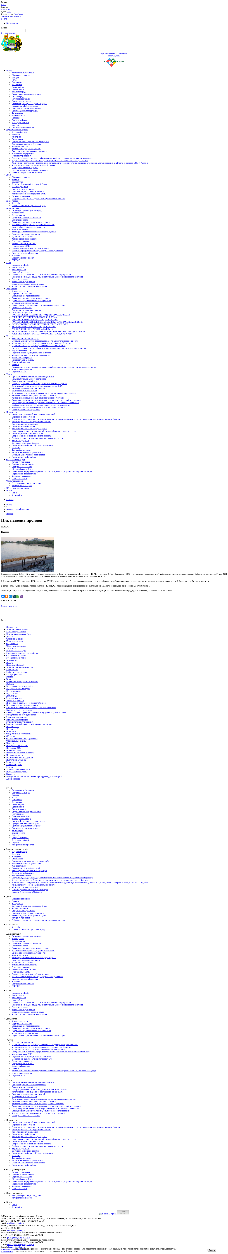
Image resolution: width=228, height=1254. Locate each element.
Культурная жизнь (14, 641)
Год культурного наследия (18, 689)
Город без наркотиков (16, 658)
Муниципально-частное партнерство (28, 455)
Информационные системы (24, 243)
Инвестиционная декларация (25, 424)
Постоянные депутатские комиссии (28, 191)
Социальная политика (16, 655)
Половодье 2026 (13, 748)
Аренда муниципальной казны (25, 381)
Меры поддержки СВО (22, 350)
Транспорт (11, 648)
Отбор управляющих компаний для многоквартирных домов (39, 383)
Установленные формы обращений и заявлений (33, 224)
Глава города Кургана (16, 632)
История (15, 77)
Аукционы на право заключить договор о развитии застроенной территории (46, 400)
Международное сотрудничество (21, 715)
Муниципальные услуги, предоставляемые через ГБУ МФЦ (39, 345)
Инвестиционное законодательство (27, 433)
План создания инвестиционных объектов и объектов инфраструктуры (44, 431)
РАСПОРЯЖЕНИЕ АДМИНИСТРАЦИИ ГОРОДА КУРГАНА (40, 324)
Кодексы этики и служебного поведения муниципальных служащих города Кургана (50, 160)
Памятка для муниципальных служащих (30, 170)
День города (11, 696)
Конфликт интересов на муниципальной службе (33, 165)
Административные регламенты (26, 310)
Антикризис (11, 660)
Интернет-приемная (21, 196)
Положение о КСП (20, 265)
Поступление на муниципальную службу (30, 141)
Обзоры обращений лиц (22, 469)
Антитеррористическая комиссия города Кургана (34, 232)
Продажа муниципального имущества (29, 379)
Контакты (16, 255)
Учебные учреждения (21, 156)
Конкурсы (16, 137)
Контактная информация (23, 153)
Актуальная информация (23, 73)
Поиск (9, 490)
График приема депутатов (23, 189)
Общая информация (21, 75)
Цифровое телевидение (16, 772)
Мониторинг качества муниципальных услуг (32, 355)
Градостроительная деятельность (26, 94)
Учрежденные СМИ (21, 246)
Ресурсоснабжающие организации (27, 452)
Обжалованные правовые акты (26, 296)
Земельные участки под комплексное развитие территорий (38, 407)
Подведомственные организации (26, 217)
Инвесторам (11, 412)
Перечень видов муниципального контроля (31, 353)
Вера (8, 679)
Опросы (15, 125)
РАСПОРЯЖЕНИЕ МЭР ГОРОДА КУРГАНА (32, 329)
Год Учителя (12, 693)
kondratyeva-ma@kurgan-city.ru (20, 1244)
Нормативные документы (23, 281)
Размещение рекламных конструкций (28, 388)
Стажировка (17, 139)
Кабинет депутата (20, 186)
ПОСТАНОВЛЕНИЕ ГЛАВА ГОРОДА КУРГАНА (35, 319)
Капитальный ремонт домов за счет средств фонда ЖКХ (37, 386)
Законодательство (20, 146)
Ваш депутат (17, 182)
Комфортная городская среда (19, 710)
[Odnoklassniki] (6, 596)
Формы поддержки (20, 440)
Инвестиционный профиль (24, 457)
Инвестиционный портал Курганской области (32, 445)
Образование (12, 643)
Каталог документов (21, 291)
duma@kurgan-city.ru (16, 1230)
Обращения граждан (15, 459)
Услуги (9, 336)
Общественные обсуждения (18, 734)
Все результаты (8, 33)
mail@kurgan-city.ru (15, 1223)
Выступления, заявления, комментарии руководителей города (34, 776)
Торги (9, 374)
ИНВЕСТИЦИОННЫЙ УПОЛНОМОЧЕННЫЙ (34, 414)
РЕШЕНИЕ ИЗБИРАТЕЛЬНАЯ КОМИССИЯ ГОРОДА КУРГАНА (42, 334)
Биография (16, 203)
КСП (8, 262)
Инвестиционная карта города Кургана (29, 429)
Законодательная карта (22, 476)
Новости (15, 179)
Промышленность (14, 755)
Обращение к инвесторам (23, 417)
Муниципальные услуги (17, 719)
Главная (9, 499)
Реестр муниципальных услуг (25, 338)
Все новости (12, 627)
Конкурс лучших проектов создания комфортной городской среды (36, 712)
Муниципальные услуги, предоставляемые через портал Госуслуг (41, 343)
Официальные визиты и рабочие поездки (30, 248)
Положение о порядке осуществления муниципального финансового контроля (47, 277)
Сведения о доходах (21, 279)
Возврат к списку (9, 606)
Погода (9, 662)
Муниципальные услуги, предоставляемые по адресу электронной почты (45, 341)
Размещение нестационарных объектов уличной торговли (38, 398)
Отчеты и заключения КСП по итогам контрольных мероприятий (41, 274)
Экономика (17, 84)
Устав (14, 80)
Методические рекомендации (25, 168)
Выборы (10, 684)
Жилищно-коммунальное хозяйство (22, 653)
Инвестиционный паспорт (24, 426)
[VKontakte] (3, 596)
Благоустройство (14, 674)
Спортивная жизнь (14, 639)
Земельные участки (15, 700)
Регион (9, 767)
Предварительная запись (23, 360)
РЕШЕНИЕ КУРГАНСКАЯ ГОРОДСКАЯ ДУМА (34, 317)
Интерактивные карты (22, 485)
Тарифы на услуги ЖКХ (23, 312)
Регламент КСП (19, 270)
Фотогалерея (17, 113)
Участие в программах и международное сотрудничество (37, 251)
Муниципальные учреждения (19, 722)
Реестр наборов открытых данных (27, 483)
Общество (10, 736)
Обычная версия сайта (11, 16)
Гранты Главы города (16, 651)
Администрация (13, 208)
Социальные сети (19, 478)
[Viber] (21, 596)
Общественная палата (16, 646)
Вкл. (16, 14)
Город (9, 70)
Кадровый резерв (19, 132)
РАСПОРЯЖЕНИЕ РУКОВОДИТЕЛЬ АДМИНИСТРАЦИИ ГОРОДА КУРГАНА (49, 331)
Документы (11, 289)
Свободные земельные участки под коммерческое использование (41, 405)
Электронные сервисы (22, 357)
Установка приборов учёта (18, 769)
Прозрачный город (20, 120)
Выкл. (20, 14)
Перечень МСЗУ (19, 372)
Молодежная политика (16, 717)
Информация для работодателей (26, 149)
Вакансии (16, 134)
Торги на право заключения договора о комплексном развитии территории (45, 402)
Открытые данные (14, 481)
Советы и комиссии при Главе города (29, 205)
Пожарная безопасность (17, 745)
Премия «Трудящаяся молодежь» (26, 108)
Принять (212, 1250)
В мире (9, 677)
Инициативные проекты (23, 127)
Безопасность (12, 670)
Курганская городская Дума (18, 634)
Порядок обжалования (22, 293)
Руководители (18, 213)
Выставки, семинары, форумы (25, 443)
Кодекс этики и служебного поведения (29, 286)
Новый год (11, 731)
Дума (8, 175)
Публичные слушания (16, 760)
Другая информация (21, 362)
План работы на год (21, 272)
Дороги (9, 636)
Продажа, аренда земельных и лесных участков (33, 376)
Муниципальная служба (17, 130)
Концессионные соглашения (24, 391)
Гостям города (18, 96)
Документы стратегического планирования (31, 300)
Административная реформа (24, 239)
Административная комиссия (19, 667)
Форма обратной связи (22, 450)
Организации (18, 89)
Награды (16, 118)
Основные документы (22, 308)
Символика (17, 82)
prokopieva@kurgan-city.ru (18, 1237)
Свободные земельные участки (26, 410)
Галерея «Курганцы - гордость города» (29, 103)
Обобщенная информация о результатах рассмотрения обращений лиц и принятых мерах (52, 471)
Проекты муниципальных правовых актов (31, 222)
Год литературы (13, 691)
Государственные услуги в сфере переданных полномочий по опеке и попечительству (50, 348)
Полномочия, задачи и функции (26, 234)
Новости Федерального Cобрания (27, 172)
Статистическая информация (25, 253)
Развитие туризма (14, 764)
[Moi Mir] (10, 596)
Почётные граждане (21, 99)
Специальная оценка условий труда (28, 284)
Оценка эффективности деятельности (29, 227)
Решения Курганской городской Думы (29, 194)
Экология (10, 774)
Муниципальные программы (25, 303)
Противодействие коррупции (25, 111)
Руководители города (21, 101)
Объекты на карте (20, 220)
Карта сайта (17, 495)
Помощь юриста (13, 750)
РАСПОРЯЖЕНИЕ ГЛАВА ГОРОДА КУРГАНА (34, 326)
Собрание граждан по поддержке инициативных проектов (38, 198)
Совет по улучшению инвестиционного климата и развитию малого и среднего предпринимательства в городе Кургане (66, 419)
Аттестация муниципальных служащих (29, 151)
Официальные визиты (16, 741)
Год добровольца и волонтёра (19, 686)
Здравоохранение (14, 698)
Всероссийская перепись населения (22, 681)
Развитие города (19, 92)
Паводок (10, 743)
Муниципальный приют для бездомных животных (29, 724)
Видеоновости (18, 115)
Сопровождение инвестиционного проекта (31, 436)
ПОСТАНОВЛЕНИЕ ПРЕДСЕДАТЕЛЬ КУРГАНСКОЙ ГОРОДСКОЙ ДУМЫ (47, 322)
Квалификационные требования (26, 144)
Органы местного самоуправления (21, 738)
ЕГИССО (16, 260)
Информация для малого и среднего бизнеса (26, 703)
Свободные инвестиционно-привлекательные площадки (37, 438)
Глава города (12, 201)
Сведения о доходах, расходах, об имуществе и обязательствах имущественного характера (52, 158)
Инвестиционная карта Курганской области (31, 421)
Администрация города (17, 629)
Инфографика (18, 87)
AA (2, 9)
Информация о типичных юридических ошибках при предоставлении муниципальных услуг (54, 367)
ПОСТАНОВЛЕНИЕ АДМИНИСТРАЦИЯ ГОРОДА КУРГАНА (41, 315)
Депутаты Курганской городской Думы (29, 184)
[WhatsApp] (17, 596)
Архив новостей (13, 779)
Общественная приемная (23, 258)
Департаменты (18, 215)
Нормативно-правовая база (24, 474)
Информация (12, 23)
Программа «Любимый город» (25, 106)
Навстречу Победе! (15, 665)
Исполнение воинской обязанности (22, 705)
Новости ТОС (12, 726)
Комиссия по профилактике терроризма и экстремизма (31, 707)
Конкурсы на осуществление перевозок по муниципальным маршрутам (44, 393)
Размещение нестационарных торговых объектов (34, 395)
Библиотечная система (16, 672)
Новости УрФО (13, 729)
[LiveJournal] (14, 596)
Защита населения (20, 229)
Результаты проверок (21, 241)
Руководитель (18, 267)
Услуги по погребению (22, 369)
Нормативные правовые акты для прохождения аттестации (38, 305)
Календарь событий (20, 122)
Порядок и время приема (23, 464)
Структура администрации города (27, 210)
